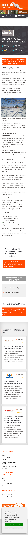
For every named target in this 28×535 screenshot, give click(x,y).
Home (3, 20)
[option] (14, 12)
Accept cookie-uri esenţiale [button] (14, 524)
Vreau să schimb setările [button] (14, 528)
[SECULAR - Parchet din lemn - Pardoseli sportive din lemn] (9, 341)
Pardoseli (10, 20)
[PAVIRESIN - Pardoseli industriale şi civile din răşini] (9, 376)
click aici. (15, 63)
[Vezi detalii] (23, 364)
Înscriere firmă (22, 15)
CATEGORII (8, 15)
